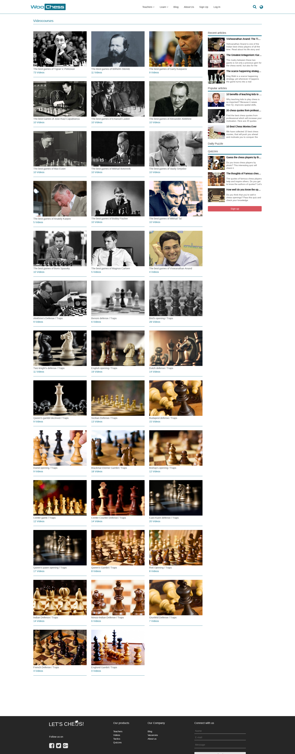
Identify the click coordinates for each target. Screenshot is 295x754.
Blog (176, 7)
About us (189, 7)
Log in (217, 7)
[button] (261, 8)
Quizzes (117, 742)
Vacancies (153, 735)
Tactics (116, 738)
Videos (116, 735)
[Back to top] (290, 747)
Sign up (203, 7)
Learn (163, 7)
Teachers (147, 7)
